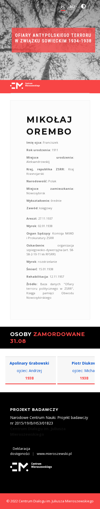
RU (72, 7)
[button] (84, 6)
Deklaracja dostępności (20, 451)
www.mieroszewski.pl (54, 453)
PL (63, 7)
